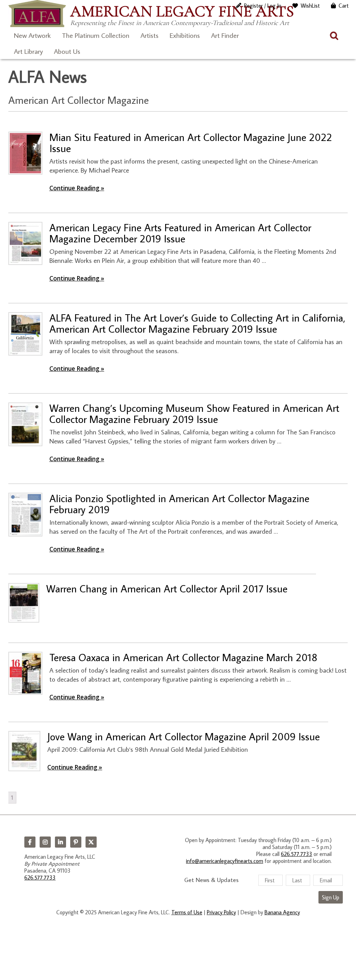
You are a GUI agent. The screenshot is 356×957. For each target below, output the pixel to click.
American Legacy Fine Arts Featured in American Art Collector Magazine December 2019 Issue (180, 232)
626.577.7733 (40, 877)
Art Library (28, 51)
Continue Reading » (76, 188)
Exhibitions (185, 35)
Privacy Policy (221, 912)
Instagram (45, 842)
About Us (67, 51)
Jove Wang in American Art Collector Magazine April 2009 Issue (183, 736)
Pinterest (75, 842)
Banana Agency (282, 912)
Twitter (91, 842)
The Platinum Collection (95, 35)
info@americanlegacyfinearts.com (224, 860)
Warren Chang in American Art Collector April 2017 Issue (167, 588)
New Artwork (32, 35)
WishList (310, 5)
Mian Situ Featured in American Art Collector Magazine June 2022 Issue (190, 142)
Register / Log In (262, 5)
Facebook (29, 842)
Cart (344, 5)
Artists (149, 35)
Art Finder (225, 35)
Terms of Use (186, 912)
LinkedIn (60, 842)
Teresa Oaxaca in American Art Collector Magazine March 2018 (183, 657)
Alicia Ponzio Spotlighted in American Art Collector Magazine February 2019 (179, 503)
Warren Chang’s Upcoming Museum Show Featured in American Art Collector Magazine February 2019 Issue (194, 413)
